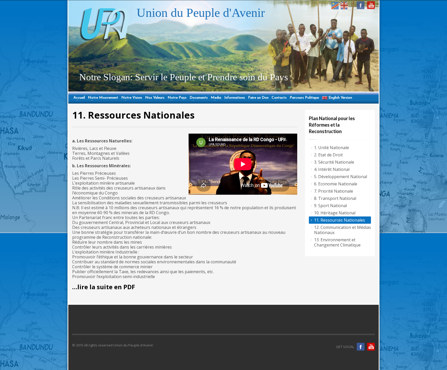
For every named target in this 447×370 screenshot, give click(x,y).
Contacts (278, 98)
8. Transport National (335, 198)
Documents (198, 98)
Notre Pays (176, 98)
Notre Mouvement (102, 98)
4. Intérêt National (331, 169)
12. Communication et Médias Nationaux (342, 229)
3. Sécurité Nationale (334, 162)
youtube (371, 5)
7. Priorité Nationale (333, 191)
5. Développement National (340, 176)
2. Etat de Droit (328, 155)
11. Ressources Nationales (339, 220)
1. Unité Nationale (331, 147)
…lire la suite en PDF (103, 286)
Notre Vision (131, 98)
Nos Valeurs (155, 98)
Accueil (78, 98)
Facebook (360, 347)
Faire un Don (258, 98)
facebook (360, 5)
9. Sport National (330, 205)
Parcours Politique (304, 98)
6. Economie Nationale (335, 184)
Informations (234, 98)
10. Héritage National (334, 213)
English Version (339, 98)
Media (215, 98)
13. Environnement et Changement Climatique (337, 242)
